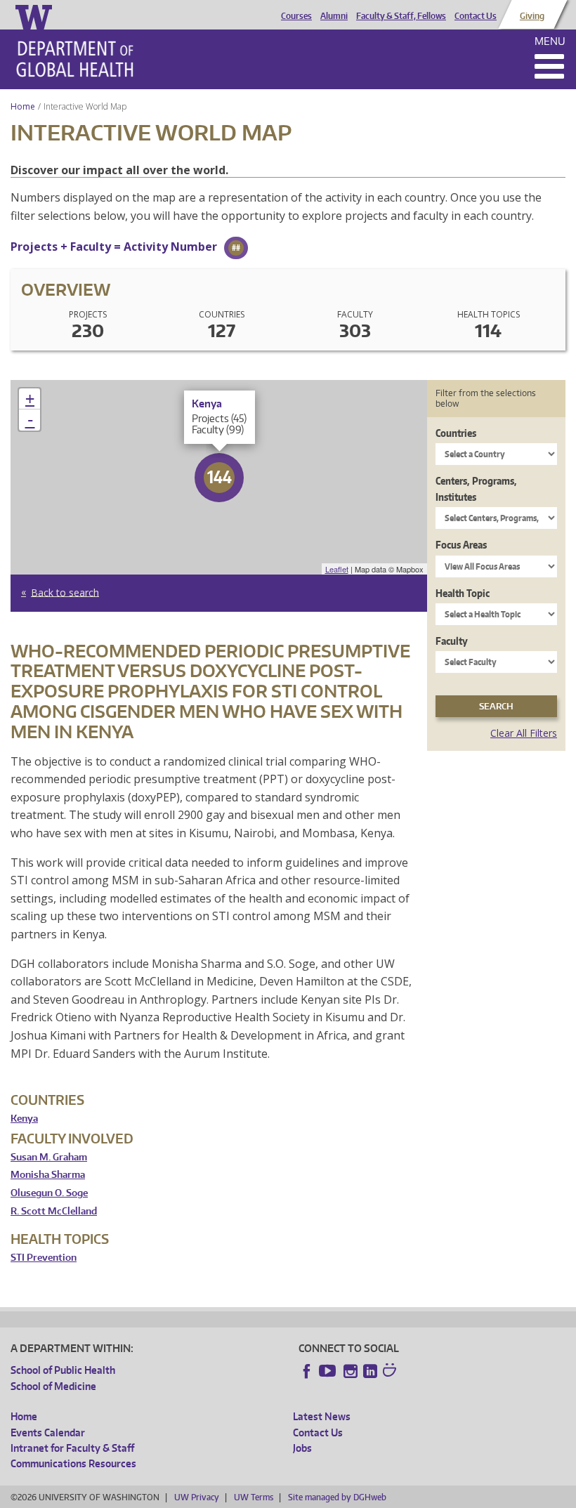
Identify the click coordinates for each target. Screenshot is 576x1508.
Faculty (452, 641)
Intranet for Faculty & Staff (72, 1448)
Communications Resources (73, 1463)
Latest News (322, 1416)
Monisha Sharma (48, 1174)
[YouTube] (328, 1371)
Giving (532, 16)
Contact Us (475, 16)
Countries (456, 433)
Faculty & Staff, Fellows (401, 16)
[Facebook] (307, 1371)
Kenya (24, 1118)
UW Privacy (196, 1497)
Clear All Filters (523, 733)
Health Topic (463, 593)
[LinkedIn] (370, 1371)
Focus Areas (461, 545)
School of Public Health (63, 1370)
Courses (296, 16)
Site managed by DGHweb (337, 1497)
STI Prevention (44, 1257)
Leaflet (336, 569)
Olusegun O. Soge (49, 1193)
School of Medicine (53, 1386)
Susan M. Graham (49, 1157)
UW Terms (253, 1497)
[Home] (74, 59)
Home (23, 106)
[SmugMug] (391, 1371)
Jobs (302, 1448)
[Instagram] (350, 1371)
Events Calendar (48, 1432)
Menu (550, 41)
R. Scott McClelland (54, 1211)
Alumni (334, 16)
